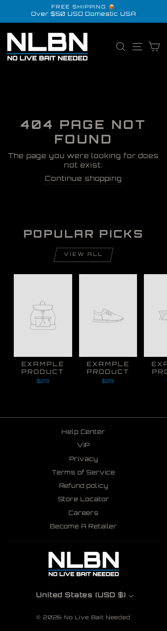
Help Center (83, 432)
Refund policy (83, 486)
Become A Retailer (83, 527)
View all (83, 254)
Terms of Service (83, 473)
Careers (83, 514)
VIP (83, 446)
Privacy (83, 460)
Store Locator (83, 500)
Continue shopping (83, 179)
